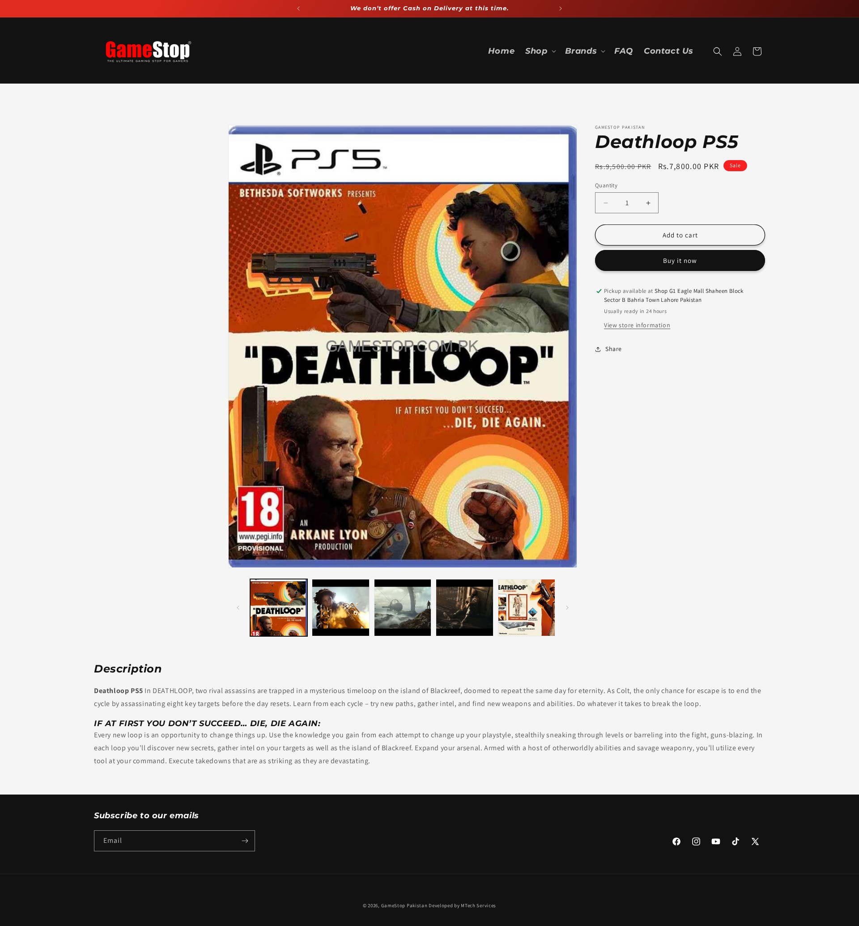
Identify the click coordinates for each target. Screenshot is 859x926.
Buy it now (680, 261)
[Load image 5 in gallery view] (526, 607)
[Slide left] (238, 607)
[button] (539, 51)
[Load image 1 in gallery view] (278, 607)
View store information (637, 325)
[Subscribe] (245, 840)
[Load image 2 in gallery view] (340, 607)
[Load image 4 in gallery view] (464, 607)
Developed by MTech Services (462, 905)
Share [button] (613, 349)
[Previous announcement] (298, 8)
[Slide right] (567, 607)
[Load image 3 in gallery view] (402, 607)
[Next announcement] (560, 8)
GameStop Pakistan (404, 905)
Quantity (606, 185)
